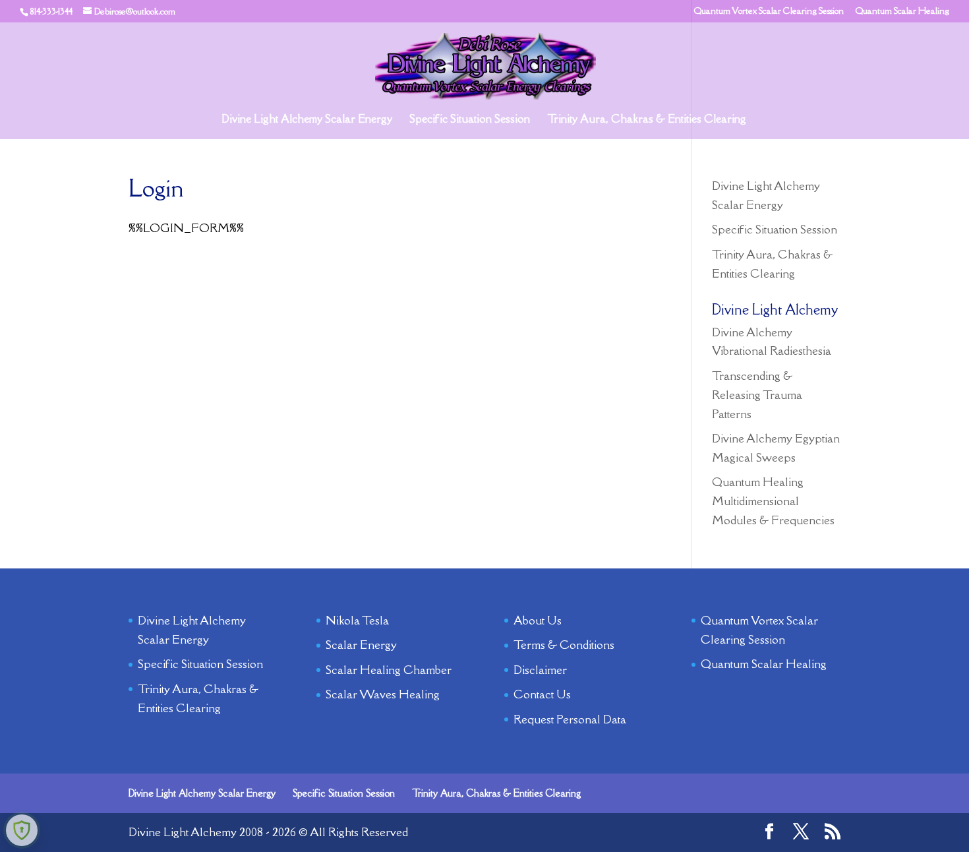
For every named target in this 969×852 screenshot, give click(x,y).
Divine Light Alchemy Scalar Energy (306, 120)
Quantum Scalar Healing (902, 11)
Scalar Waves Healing (383, 694)
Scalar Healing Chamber (389, 669)
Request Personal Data (570, 719)
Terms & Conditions (564, 644)
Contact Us (542, 694)
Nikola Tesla (357, 620)
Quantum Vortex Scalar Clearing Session (769, 11)
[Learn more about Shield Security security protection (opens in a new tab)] (21, 830)
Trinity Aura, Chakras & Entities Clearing (646, 120)
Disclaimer (540, 669)
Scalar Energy (361, 644)
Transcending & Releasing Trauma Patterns (757, 394)
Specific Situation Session (469, 120)
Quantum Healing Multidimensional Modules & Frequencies (773, 501)
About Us (538, 620)
